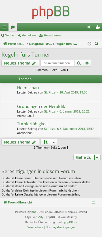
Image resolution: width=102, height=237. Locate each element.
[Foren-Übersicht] (51, 11)
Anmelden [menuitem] (90, 28)
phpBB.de (70, 222)
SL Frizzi (50, 92)
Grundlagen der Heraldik (41, 106)
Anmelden (29, 35)
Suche (9, 35)
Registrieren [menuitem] (99, 28)
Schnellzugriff (5, 28)
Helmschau (28, 87)
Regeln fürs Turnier (25, 54)
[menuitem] (96, 44)
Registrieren (52, 35)
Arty (40, 217)
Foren (14, 28)
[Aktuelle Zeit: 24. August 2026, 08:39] (89, 44)
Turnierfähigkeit (32, 123)
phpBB (36, 211)
